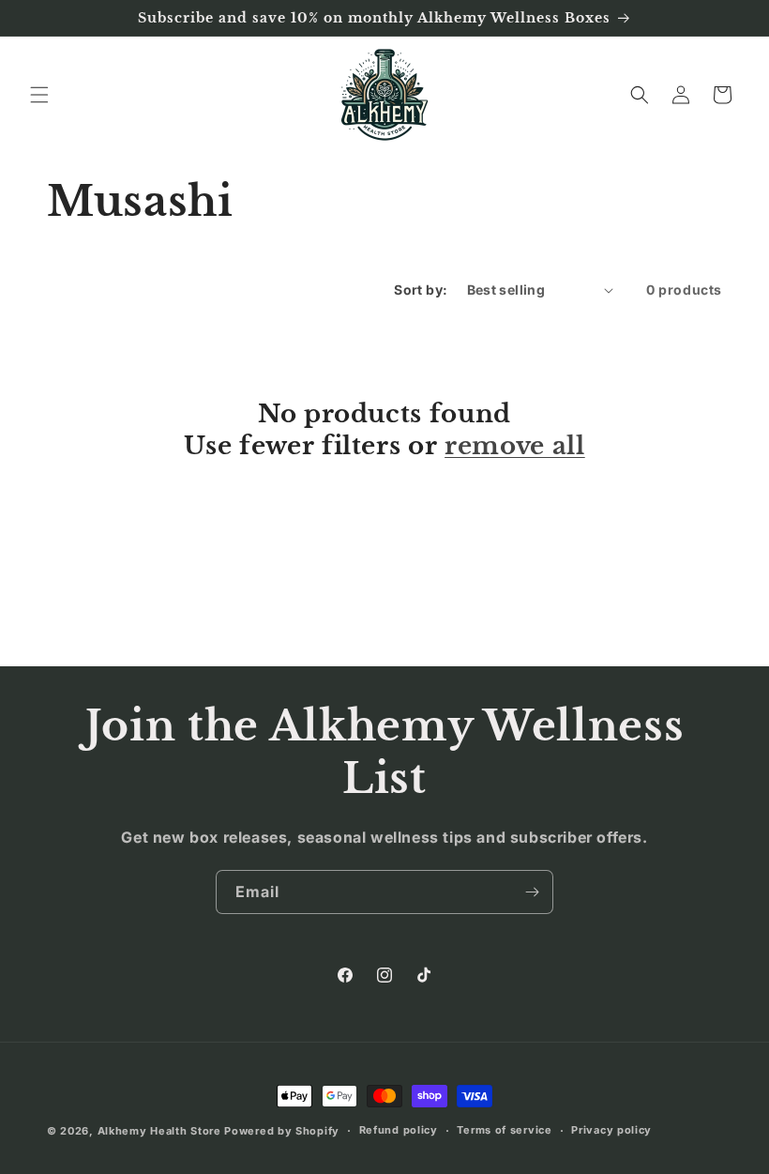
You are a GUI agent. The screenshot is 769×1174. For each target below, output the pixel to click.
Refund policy (398, 1129)
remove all (515, 445)
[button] (39, 94)
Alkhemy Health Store (159, 1130)
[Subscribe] (531, 892)
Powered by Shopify (281, 1130)
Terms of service (504, 1129)
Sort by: (420, 289)
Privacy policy (611, 1129)
